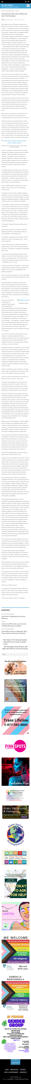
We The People (14, 1077)
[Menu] (2, 2)
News (7, 1070)
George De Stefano (9, 19)
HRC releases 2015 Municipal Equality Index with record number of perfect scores (14, 642)
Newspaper (23, 1072)
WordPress (11, 1079)
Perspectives (14, 1070)
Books (17, 11)
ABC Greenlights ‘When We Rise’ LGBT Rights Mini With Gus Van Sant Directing (15, 648)
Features (23, 1070)
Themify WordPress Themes (21, 1079)
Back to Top (15, 1063)
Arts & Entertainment (8, 11)
